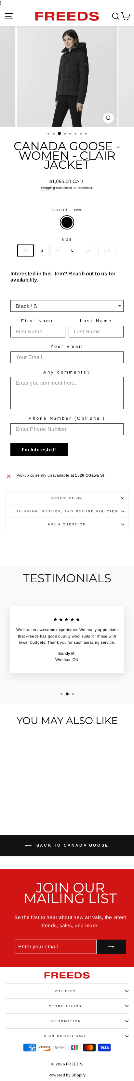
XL (88, 250)
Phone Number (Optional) (67, 418)
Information (65, 1021)
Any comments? (67, 372)
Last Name (96, 320)
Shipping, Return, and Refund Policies (66, 511)
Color (66, 210)
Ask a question (67, 524)
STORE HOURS (65, 1006)
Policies (65, 991)
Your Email (67, 346)
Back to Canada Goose (71, 845)
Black (67, 222)
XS (25, 250)
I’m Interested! (39, 449)
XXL (107, 250)
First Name (38, 320)
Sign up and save (65, 1036)
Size (67, 239)
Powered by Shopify (67, 1075)
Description (67, 498)
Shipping (48, 188)
